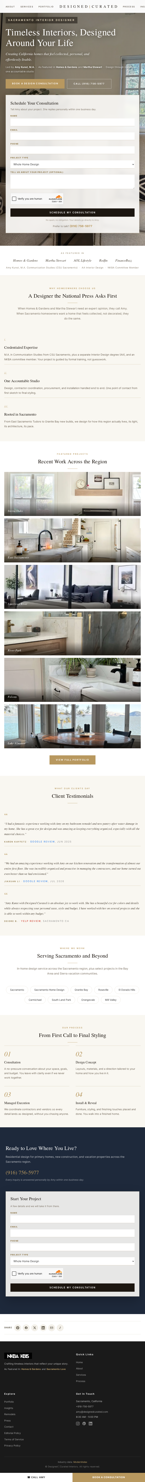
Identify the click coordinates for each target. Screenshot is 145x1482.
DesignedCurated (89, 6)
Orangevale (88, 999)
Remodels (9, 1414)
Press (7, 1420)
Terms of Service (14, 1439)
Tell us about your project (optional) (36, 172)
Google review (42, 841)
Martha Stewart (55, 260)
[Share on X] (34, 1327)
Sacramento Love (56, 1369)
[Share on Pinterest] (17, 1327)
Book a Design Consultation (35, 83)
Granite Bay (81, 989)
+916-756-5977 (85, 1406)
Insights (8, 1408)
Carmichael (35, 999)
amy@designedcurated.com (92, 1411)
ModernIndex (80, 1462)
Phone (14, 144)
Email (14, 130)
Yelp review (31, 921)
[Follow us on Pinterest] (84, 1424)
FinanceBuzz (123, 260)
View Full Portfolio (72, 760)
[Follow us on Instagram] (78, 1424)
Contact (8, 1426)
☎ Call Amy (36, 1477)
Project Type (19, 157)
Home (79, 1362)
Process (129, 6)
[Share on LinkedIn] (43, 1327)
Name (13, 116)
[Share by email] (51, 1327)
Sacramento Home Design (49, 989)
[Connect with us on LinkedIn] (90, 1424)
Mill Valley (111, 999)
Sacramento (17, 989)
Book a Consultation (108, 1477)
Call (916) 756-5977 (89, 83)
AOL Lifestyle (82, 260)
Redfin (103, 260)
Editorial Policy (12, 1433)
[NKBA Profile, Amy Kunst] (36, 1356)
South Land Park (61, 999)
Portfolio (46, 6)
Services (27, 6)
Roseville (103, 989)
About (10, 6)
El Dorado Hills (127, 989)
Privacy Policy (12, 1445)
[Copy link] (60, 1327)
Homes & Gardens (25, 260)
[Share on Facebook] (26, 1327)
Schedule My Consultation (73, 212)
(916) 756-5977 (81, 226)
